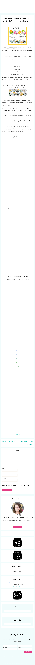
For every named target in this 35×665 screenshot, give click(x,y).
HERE (15, 206)
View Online (14, 573)
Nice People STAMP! (17, 7)
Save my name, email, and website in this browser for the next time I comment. (15, 486)
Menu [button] (18, 1)
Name (3, 468)
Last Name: (19, 644)
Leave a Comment (17, 25)
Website (4, 478)
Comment (4, 455)
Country (19, 647)
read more (17, 527)
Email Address (5, 647)
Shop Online (20, 573)
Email (3, 473)
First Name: (4, 644)
